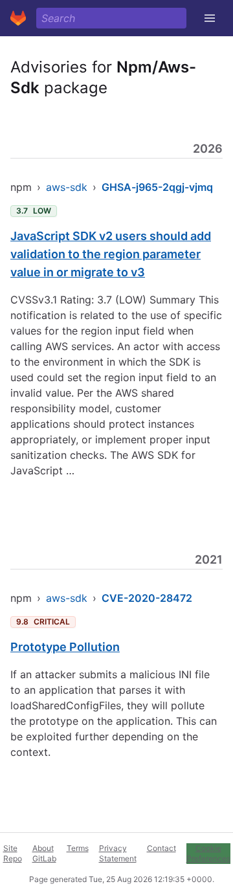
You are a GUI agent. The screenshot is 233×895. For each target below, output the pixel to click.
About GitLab (44, 853)
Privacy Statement (118, 853)
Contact (161, 848)
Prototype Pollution (65, 647)
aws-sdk (66, 187)
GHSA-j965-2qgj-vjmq (157, 187)
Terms (78, 848)
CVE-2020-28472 (147, 597)
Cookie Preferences (208, 853)
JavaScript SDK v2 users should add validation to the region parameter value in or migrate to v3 (110, 254)
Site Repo (12, 853)
